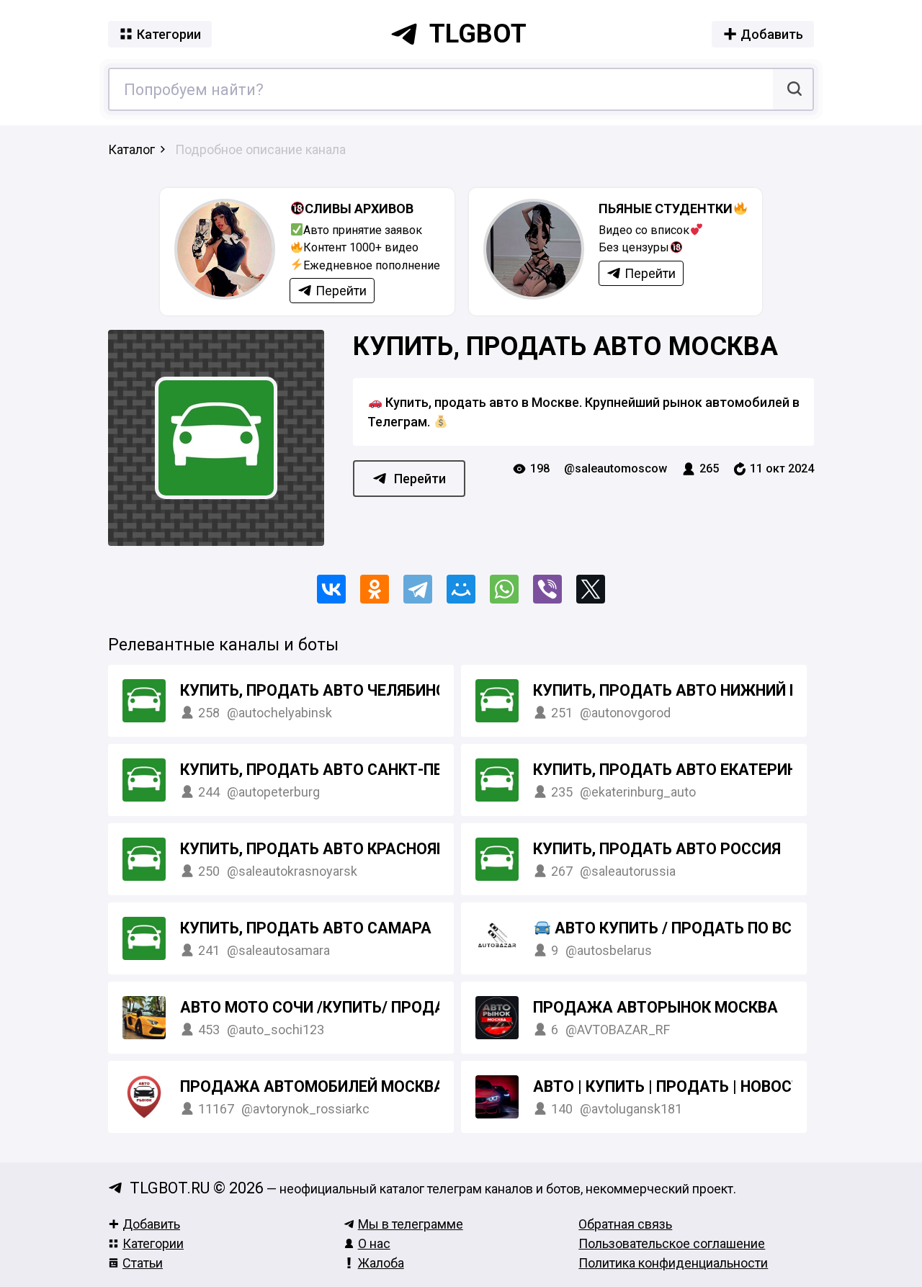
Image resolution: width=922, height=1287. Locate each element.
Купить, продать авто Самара (305, 928)
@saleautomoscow (615, 468)
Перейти (420, 478)
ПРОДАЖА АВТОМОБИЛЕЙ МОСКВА (312, 1086)
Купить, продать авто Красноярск (323, 849)
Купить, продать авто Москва (565, 346)
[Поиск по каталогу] (793, 89)
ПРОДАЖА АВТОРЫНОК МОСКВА (655, 1007)
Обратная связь (625, 1224)
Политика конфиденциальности (673, 1262)
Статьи (142, 1262)
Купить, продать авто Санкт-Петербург (344, 770)
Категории (153, 1243)
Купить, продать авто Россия (657, 849)
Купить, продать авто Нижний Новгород (702, 690)
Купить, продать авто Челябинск (317, 690)
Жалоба (381, 1262)
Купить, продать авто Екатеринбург (684, 770)
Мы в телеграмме (410, 1224)
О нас (374, 1243)
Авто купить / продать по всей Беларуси (731, 928)
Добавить (151, 1224)
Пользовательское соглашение (671, 1243)
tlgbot (478, 34)
